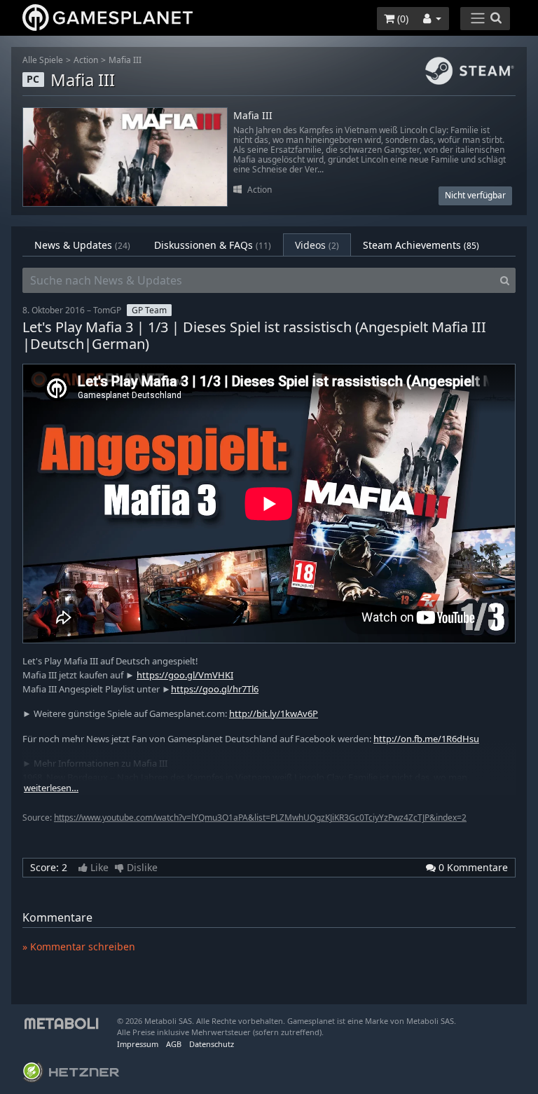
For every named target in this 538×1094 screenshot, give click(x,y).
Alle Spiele (42, 60)
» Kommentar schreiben (78, 946)
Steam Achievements (421, 245)
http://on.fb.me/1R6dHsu (426, 738)
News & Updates (82, 245)
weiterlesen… (51, 788)
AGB (173, 1044)
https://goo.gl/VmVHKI (185, 675)
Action (86, 60)
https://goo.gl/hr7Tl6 (214, 689)
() (401, 18)
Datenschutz (211, 1044)
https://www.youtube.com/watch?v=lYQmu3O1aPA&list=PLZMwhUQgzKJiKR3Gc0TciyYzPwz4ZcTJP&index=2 (260, 817)
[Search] (505, 280)
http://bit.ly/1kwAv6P (273, 713)
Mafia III (125, 60)
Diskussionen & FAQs (212, 245)
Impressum (137, 1044)
